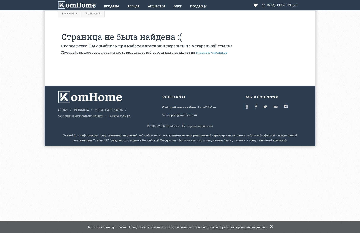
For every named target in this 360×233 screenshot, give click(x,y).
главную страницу (212, 52)
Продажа (111, 6)
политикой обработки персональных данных (235, 227)
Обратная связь (109, 110)
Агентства (156, 6)
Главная (68, 13)
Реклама (81, 110)
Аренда (134, 6)
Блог (178, 6)
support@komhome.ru (181, 115)
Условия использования (81, 116)
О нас (63, 110)
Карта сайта (120, 116)
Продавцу (198, 6)
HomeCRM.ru (206, 107)
